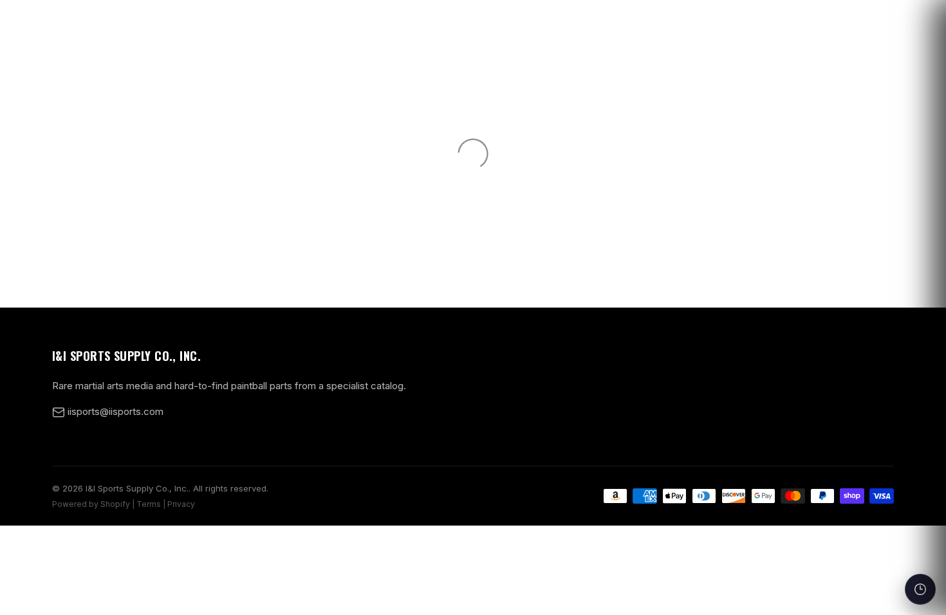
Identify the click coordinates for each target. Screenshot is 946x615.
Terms (148, 504)
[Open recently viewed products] (920, 589)
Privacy (181, 504)
